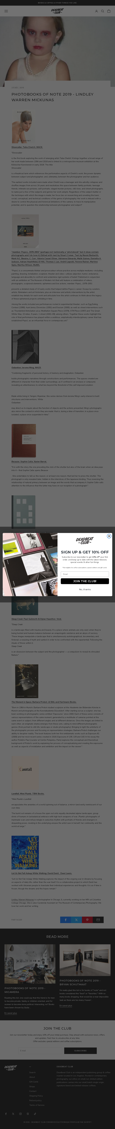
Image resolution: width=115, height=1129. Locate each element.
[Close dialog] (109, 536)
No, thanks (85, 589)
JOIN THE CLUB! (84, 581)
